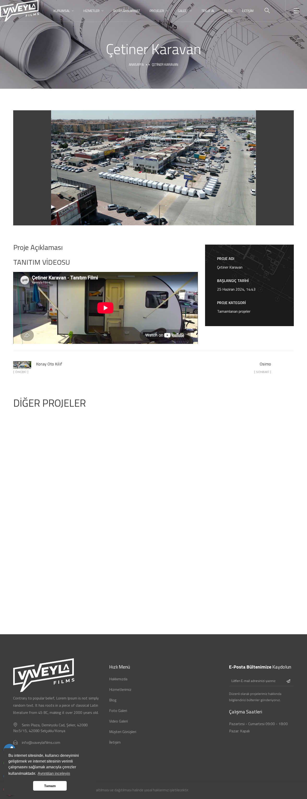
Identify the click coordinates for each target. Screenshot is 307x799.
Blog (113, 700)
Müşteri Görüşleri (122, 731)
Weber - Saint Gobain (153, 555)
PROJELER (157, 10)
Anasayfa (136, 64)
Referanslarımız (126, 10)
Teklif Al (208, 10)
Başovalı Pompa (249, 555)
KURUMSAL (61, 10)
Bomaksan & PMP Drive (249, 457)
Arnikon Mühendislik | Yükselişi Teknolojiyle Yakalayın (57, 555)
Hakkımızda (118, 679)
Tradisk (58, 457)
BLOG (228, 10)
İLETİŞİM (248, 10)
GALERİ (183, 10)
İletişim (115, 742)
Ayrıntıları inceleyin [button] (54, 773)
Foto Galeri (118, 710)
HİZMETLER (91, 10)
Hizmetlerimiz (120, 689)
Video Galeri (118, 721)
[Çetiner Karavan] (153, 167)
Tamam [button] (50, 786)
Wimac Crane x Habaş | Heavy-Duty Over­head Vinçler (154, 457)
